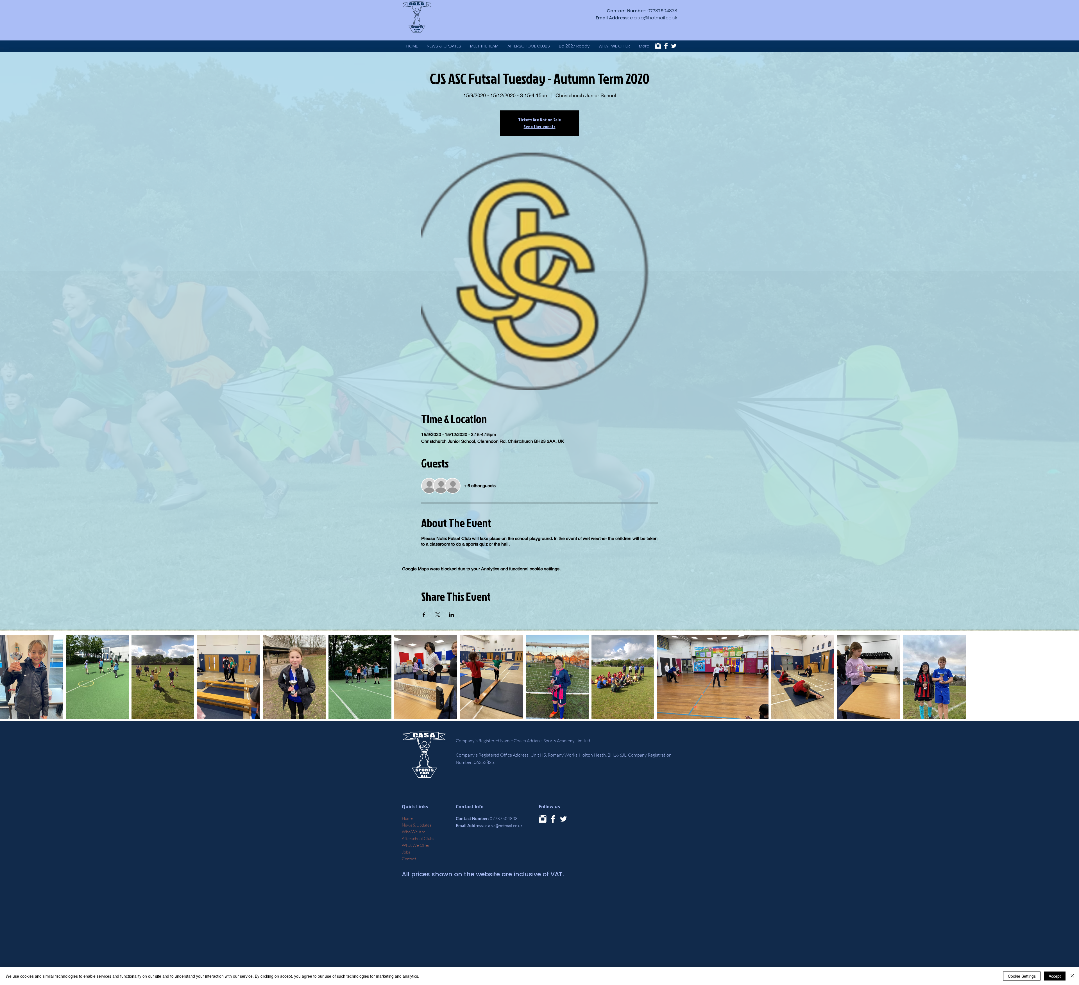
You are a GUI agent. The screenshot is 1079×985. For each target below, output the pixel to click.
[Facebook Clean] (666, 46)
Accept (1055, 976)
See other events (540, 126)
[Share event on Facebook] (424, 614)
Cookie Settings (1022, 976)
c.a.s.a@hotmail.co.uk (653, 18)
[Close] (1072, 976)
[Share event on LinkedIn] (451, 614)
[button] (614, 45)
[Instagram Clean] (658, 46)
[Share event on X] (437, 614)
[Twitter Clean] (674, 46)
